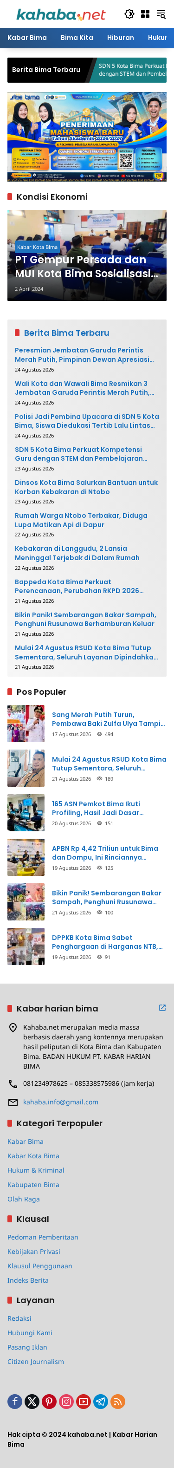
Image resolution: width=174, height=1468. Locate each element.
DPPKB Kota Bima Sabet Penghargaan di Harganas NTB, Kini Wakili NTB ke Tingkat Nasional (105, 942)
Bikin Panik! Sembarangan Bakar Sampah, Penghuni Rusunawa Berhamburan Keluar (85, 620)
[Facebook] (14, 1401)
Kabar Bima (25, 1141)
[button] (129, 14)
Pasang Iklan (27, 1347)
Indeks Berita (28, 1280)
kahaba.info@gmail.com (60, 1101)
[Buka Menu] (145, 14)
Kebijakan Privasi (33, 1251)
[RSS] (117, 1401)
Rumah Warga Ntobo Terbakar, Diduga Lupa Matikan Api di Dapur (81, 520)
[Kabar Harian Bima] (61, 13)
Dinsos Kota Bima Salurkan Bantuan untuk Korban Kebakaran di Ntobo (86, 487)
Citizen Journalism (35, 1361)
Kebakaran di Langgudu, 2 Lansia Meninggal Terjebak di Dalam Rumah (77, 553)
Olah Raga (23, 1198)
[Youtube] (83, 1401)
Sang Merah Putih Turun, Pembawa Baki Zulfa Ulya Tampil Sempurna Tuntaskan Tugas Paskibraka (107, 720)
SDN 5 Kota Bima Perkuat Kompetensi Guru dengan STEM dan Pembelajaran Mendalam (79, 454)
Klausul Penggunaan (39, 1265)
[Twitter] (32, 1401)
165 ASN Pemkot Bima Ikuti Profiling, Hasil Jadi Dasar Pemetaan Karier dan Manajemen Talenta (109, 809)
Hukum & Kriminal (35, 1170)
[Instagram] (66, 1401)
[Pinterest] (49, 1401)
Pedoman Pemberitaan (42, 1237)
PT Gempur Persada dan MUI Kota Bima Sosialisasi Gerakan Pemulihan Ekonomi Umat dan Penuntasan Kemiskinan (83, 267)
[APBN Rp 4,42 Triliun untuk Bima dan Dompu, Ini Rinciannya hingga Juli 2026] (26, 857)
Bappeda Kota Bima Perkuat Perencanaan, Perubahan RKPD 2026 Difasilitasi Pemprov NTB (77, 587)
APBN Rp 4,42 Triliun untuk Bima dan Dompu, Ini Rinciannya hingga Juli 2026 (105, 853)
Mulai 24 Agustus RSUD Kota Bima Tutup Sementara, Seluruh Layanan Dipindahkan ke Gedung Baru (86, 653)
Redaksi (19, 1318)
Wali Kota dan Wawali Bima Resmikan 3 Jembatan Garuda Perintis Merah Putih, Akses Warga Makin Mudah (82, 388)
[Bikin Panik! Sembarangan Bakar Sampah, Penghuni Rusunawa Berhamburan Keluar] (26, 901)
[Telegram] (100, 1401)
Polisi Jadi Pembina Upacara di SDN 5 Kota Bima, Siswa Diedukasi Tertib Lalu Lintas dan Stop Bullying (87, 421)
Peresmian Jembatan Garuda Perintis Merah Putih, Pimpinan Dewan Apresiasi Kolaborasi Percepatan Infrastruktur (82, 355)
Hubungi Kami (29, 1332)
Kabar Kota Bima (37, 246)
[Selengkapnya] (162, 1008)
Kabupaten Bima (33, 1184)
